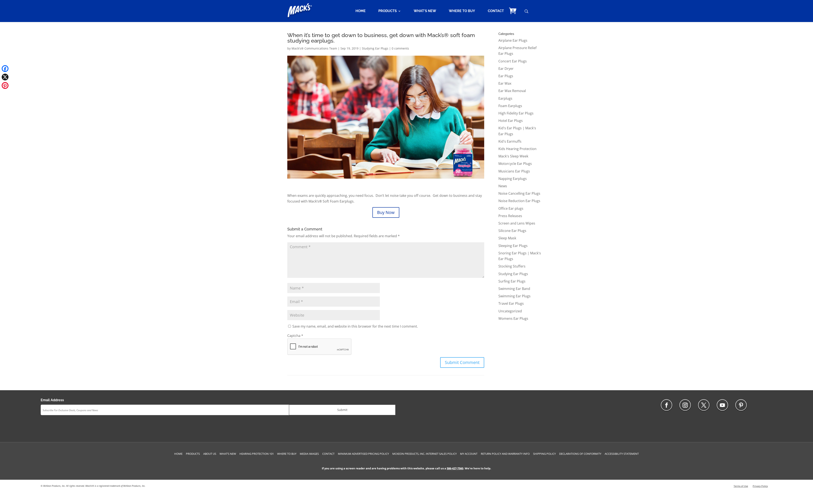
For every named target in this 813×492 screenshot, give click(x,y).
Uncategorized (510, 311)
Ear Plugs (505, 76)
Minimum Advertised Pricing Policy (363, 454)
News (502, 186)
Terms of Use (741, 486)
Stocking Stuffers (511, 266)
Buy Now (386, 212)
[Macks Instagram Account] (685, 405)
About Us (209, 454)
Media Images (309, 454)
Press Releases (510, 216)
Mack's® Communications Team (314, 48)
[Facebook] (5, 68)
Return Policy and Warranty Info (505, 454)
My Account (468, 454)
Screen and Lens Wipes (516, 223)
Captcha (295, 335)
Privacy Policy (760, 486)
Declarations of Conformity (580, 454)
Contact (496, 11)
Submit (342, 410)
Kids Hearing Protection (517, 148)
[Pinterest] (5, 85)
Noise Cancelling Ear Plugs (519, 193)
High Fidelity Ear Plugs (516, 113)
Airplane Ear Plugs (512, 40)
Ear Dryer (506, 68)
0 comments (400, 48)
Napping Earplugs (512, 178)
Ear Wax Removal (512, 90)
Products (387, 11)
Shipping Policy (544, 454)
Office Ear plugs (510, 208)
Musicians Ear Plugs (514, 171)
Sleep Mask (507, 238)
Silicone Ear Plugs (512, 230)
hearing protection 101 (256, 454)
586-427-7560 (455, 468)
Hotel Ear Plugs (510, 120)
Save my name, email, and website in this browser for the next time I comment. (355, 326)
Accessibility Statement (622, 454)
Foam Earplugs (510, 105)
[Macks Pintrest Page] (741, 405)
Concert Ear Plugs (512, 61)
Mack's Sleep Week (513, 156)
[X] (5, 77)
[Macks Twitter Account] (703, 405)
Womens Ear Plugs (513, 318)
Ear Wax (504, 83)
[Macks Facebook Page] (666, 405)
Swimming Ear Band (514, 288)
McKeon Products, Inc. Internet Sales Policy (424, 454)
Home (360, 11)
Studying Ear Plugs (375, 48)
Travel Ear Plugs (511, 303)
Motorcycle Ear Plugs (515, 163)
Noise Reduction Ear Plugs (519, 200)
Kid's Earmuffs (509, 141)
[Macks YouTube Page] (722, 405)
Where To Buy (462, 11)
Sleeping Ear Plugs (513, 245)
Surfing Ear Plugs (511, 281)
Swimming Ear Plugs (514, 296)
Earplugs (505, 98)
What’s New (425, 11)
